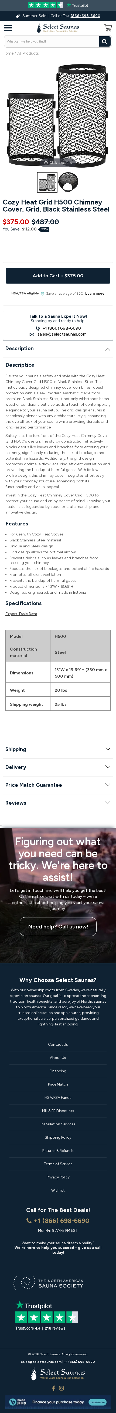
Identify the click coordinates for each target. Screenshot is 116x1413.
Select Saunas (50, 1354)
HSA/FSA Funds (58, 1097)
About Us (58, 1057)
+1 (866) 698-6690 (61, 328)
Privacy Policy (58, 1177)
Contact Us (58, 1044)
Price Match (58, 1084)
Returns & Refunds (58, 1150)
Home (8, 53)
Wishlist (58, 1190)
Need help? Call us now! (58, 927)
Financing (58, 1071)
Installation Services (58, 1124)
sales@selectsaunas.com (61, 334)
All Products (28, 53)
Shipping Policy (58, 1137)
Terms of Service (58, 1164)
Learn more (94, 293)
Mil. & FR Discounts (58, 1111)
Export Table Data (21, 614)
